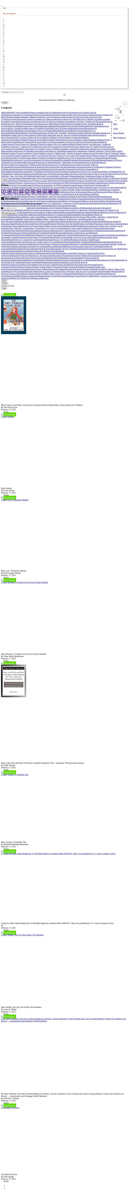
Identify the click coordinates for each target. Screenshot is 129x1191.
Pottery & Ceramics (21, 240)
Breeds (57, 131)
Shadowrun (32, 253)
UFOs (13, 271)
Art (77, 122)
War (36, 274)
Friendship (90, 183)
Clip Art (56, 144)
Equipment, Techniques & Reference (38, 172)
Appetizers (99, 119)
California (87, 133)
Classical (10, 144)
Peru (15, 235)
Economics (16, 167)
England (40, 169)
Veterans (114, 271)
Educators (49, 167)
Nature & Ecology (31, 226)
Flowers (69, 178)
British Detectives (78, 131)
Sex (26, 253)
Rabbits (73, 242)
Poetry (31, 237)
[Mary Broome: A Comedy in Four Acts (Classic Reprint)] (24, 582)
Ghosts (86, 185)
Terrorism (91, 265)
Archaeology (26, 122)
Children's (45, 137)
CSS (76, 156)
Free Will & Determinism (70, 183)
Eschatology (64, 172)
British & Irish (65, 131)
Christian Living (80, 140)
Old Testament (95, 228)
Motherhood (21, 221)
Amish (63, 117)
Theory (50, 267)
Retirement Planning (72, 246)
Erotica (56, 172)
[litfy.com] (64, 95)
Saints (79, 249)
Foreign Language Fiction (80, 181)
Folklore (99, 178)
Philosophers (22, 235)
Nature (21, 226)
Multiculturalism (99, 221)
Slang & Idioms (27, 256)
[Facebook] (3, 191)
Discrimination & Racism (89, 160)
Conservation (37, 151)
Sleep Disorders (63, 256)
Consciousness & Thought (21, 151)
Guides (116, 187)
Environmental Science (72, 169)
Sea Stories (25, 251)
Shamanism (51, 253)
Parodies (115, 231)
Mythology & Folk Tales (67, 224)
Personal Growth (84, 233)
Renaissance (25, 246)
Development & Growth (19, 160)
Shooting (59, 253)
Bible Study (45, 128)
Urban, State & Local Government (83, 271)
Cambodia (95, 133)
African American (89, 115)
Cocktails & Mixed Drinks (70, 144)
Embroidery (71, 167)
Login (115, 129)
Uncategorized (21, 271)
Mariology (81, 212)
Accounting (38, 112)
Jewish (71, 206)
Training (16, 269)
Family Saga (85, 176)
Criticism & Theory (55, 156)
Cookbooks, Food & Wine (104, 151)
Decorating (57, 158)
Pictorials (117, 235)
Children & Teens (34, 137)
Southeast (61, 258)
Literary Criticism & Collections (84, 210)
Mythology (52, 224)
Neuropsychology (98, 226)
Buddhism (12, 133)
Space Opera (70, 258)
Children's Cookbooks (72, 137)
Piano (111, 235)
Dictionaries (74, 160)
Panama (32, 231)
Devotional (55, 160)
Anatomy (69, 117)
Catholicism (51, 135)
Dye (14, 165)
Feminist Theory (36, 178)
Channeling (81, 135)
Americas (56, 117)
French (83, 183)
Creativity (94, 153)
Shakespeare (42, 253)
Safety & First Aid (64, 249)
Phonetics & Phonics (67, 235)
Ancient (76, 117)
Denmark (106, 158)
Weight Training (94, 274)
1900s (8, 112)
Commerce (8, 149)
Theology (28, 267)
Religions (8, 246)
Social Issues (94, 256)
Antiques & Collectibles (71, 119)
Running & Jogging (44, 249)
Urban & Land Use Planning (49, 271)
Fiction (45, 178)
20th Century (16, 112)
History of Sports (61, 194)
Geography (65, 185)
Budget (19, 133)
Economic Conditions (59, 165)
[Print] (56, 191)
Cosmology (27, 153)
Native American (115, 224)
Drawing (8, 165)
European (29, 174)
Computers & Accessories (98, 149)
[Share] (119, 118)
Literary (68, 210)
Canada (13, 135)
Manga (74, 212)
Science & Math (114, 249)
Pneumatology (22, 237)
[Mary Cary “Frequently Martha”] (15, 500)
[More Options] (124, 121)
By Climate (60, 133)
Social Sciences (16, 258)
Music (12, 224)
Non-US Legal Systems (51, 228)
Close (4, 281)
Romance (28, 249)
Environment (58, 169)
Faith (33, 176)
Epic (11, 172)
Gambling (98, 183)
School (89, 249)
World (9, 278)
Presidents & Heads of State (82, 240)
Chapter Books (92, 135)
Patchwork (27, 233)
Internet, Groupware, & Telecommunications (73, 203)
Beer (84, 126)
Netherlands (77, 226)
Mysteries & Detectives (24, 224)
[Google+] (15, 191)
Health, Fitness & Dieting (79, 190)
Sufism (37, 262)
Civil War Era (76, 142)
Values (99, 271)
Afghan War (72, 115)
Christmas (100, 140)
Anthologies (57, 119)
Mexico (90, 217)
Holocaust (90, 194)
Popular (91, 237)
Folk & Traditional (88, 178)
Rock (22, 249)
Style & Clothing (15, 262)
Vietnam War (14, 274)
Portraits (98, 237)
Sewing (22, 253)
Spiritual (22, 260)
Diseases (102, 160)
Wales (32, 274)
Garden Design (108, 183)
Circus (38, 142)
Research (52, 246)
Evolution (37, 174)
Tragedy (10, 269)
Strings (117, 260)
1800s (3, 112)
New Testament (24, 228)
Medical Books (81, 215)
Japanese (64, 206)
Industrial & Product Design (73, 199)
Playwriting (12, 237)
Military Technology (51, 219)
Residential (60, 246)
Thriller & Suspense (70, 267)
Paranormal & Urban (60, 231)
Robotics (16, 249)
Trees (67, 269)
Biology (11, 131)
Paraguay (39, 231)
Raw (102, 242)
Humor (101, 196)
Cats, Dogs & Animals (68, 135)
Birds (16, 131)
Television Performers (79, 265)
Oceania (76, 228)
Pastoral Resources (15, 233)
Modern (86, 219)
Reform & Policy (38, 244)
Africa (79, 115)
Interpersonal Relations (100, 203)
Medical (72, 215)
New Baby (14, 228)
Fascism (11, 178)
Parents (109, 231)
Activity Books (83, 112)
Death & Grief (17, 158)
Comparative (63, 149)
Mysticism (44, 224)
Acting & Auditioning (51, 112)
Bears (65, 126)
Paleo (27, 231)
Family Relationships (71, 176)
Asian (39, 124)
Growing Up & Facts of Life (101, 187)
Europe (22, 174)
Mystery (36, 224)
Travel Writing (42, 269)
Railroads (92, 242)
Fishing (63, 178)
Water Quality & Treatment (60, 274)
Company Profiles (51, 149)
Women (41, 276)
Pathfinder (52, 233)
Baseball (54, 126)
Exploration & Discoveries (93, 174)
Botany (36, 131)
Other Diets (15, 231)
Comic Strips (79, 147)
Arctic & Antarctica (48, 122)
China (11, 140)
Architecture (36, 122)
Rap (98, 242)
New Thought (36, 228)
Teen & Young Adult (46, 265)
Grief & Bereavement (81, 187)
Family (37, 176)
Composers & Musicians (78, 149)
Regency (48, 244)
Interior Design (106, 201)
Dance (118, 156)
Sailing (74, 249)
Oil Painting (85, 228)
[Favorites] (125, 106)
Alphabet (16, 117)
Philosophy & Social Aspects (47, 235)
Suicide (43, 262)
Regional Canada (78, 244)
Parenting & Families (77, 231)
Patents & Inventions (39, 233)
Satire (84, 249)
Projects (15, 242)
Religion (88, 244)
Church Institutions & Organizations (21, 142)
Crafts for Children (53, 153)
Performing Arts (70, 233)
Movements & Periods (78, 221)
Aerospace (62, 115)
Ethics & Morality (111, 172)
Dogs (38, 162)
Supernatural (61, 262)
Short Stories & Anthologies (84, 253)
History (111, 192)
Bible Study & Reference (60, 128)
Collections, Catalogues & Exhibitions (25, 147)
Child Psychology (20, 137)
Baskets (60, 126)
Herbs (91, 190)
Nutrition (64, 228)
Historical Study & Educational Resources (79, 192)
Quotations (65, 242)
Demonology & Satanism (93, 158)
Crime (100, 153)
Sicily (18, 256)
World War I (17, 278)
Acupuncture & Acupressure (21, 115)
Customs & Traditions (107, 156)
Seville (16, 253)
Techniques (12, 265)
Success (31, 262)
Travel (33, 269)
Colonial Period (67, 147)
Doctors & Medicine (16, 162)
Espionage (73, 172)
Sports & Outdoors (68, 260)
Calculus (79, 133)
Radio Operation (82, 242)
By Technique (70, 133)
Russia (54, 249)
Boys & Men (44, 131)
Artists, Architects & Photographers (93, 122)
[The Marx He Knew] (10, 1108)
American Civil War (45, 117)
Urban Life (65, 271)
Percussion (60, 233)
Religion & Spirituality (101, 244)
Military (40, 219)
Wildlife (17, 276)
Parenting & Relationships (96, 231)
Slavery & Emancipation (43, 256)
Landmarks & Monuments (80, 208)
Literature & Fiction (104, 210)
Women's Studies (87, 276)
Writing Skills (37, 278)
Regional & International (61, 244)
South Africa (52, 258)
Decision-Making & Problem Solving (38, 158)
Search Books (118, 133)
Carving (25, 135)
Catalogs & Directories (37, 135)
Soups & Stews (37, 258)
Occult (70, 228)
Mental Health (60, 217)
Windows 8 (25, 276)
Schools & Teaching (100, 249)
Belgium (22, 128)
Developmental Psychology (40, 160)
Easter (48, 165)
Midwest (33, 219)
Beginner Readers (93, 126)
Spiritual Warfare (45, 260)
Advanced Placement (41, 115)
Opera (103, 228)
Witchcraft (34, 276)
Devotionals (64, 160)
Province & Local (33, 242)
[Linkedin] (21, 191)
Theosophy (57, 267)
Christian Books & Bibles (37, 140)
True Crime (89, 269)
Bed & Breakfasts (75, 126)
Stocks (99, 260)
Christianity (91, 140)
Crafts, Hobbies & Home (71, 153)
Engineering (11, 169)
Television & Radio (62, 265)
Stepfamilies (92, 260)
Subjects (25, 262)
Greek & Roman (66, 187)
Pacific (22, 231)
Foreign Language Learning (102, 181)
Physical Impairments (94, 235)
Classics (17, 144)
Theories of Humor (39, 267)
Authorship (18, 126)
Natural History (12, 226)
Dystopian (20, 165)
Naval (60, 226)
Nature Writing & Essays (48, 226)
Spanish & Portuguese (84, 258)
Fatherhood (24, 178)
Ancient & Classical (87, 117)
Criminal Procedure (12, 156)
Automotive (27, 126)
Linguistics (60, 210)
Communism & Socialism (34, 149)
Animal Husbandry (18, 119)
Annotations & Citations (42, 119)
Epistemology (18, 172)
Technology (22, 265)
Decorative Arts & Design (72, 158)
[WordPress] (33, 191)
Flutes (75, 178)
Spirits (16, 260)
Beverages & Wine (32, 128)
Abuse (31, 112)
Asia (35, 124)
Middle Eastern (24, 219)
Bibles (72, 128)
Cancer (19, 135)
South (45, 258)
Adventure (54, 115)
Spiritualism (56, 260)
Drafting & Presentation (74, 162)
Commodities (18, 149)
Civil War (67, 142)
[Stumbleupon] (45, 191)
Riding (10, 249)
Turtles (102, 269)
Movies (90, 221)
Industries (88, 199)
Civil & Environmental (54, 142)
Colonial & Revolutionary (50, 147)
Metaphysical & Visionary (76, 217)
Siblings (13, 256)
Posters (11, 240)
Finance (51, 178)
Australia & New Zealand (83, 124)
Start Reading (10, 295)
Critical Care (35, 156)
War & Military (44, 274)
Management (66, 212)
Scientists (10, 251)
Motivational (56, 221)
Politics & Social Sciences (78, 237)
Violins (22, 274)
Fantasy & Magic (103, 176)
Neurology (86, 226)
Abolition (25, 112)
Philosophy (31, 235)
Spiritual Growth (32, 260)
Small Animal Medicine (79, 256)
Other (8, 231)
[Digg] (39, 191)
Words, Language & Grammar (106, 276)
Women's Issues (74, 276)
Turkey (96, 269)
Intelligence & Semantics (90, 201)
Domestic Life (59, 162)
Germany (79, 185)
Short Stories (68, 253)
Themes (21, 267)
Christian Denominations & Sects (60, 140)
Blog (115, 124)
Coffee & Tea (86, 144)
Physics (106, 235)
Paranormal (47, 231)
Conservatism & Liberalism (54, 151)
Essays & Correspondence (93, 172)
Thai (10, 267)
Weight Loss (83, 274)
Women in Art (49, 276)
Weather (74, 274)
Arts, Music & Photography (22, 124)
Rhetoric (103, 246)
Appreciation (15, 122)
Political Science (61, 237)
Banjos (48, 126)
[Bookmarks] (121, 115)
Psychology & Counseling (50, 242)
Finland (57, 178)
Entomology (48, 169)
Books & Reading (26, 131)
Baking (42, 126)
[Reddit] (27, 191)
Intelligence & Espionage (70, 201)
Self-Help (56, 251)
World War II (27, 278)
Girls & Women (95, 185)
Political (51, 237)
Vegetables (106, 271)
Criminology (25, 156)
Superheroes (51, 262)
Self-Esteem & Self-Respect (41, 251)
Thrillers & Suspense (86, 267)
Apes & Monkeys (88, 119)
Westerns (10, 276)
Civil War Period (88, 142)
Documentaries (30, 162)
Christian (23, 140)
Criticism (43, 156)
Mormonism (11, 221)
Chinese (16, 140)
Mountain (65, 221)
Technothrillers (32, 265)
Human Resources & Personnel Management (81, 196)
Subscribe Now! (10, 213)
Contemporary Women (85, 151)
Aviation (35, 126)
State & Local (81, 260)
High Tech (98, 190)
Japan (59, 206)
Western (104, 274)
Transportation (25, 269)
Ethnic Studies (13, 174)
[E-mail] (50, 191)
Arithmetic (60, 122)
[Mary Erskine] (7, 417)
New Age (109, 226)
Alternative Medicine (28, 117)
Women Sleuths (61, 276)
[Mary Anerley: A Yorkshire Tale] (14, 775)
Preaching (48, 240)
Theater (15, 267)
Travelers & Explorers (56, 269)
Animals (29, 119)
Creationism (85, 153)
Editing (23, 167)
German (73, 185)
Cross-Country (69, 156)
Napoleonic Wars (101, 224)
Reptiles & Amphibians (39, 246)
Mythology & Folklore (86, 224)
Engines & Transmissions (26, 169)
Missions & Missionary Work (71, 219)
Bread (51, 131)
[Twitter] (9, 191)
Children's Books (56, 137)
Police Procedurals (41, 237)
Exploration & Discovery (114, 174)
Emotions (80, 167)
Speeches (9, 260)
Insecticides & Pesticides (101, 199)
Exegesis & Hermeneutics (51, 174)
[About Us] (119, 109)
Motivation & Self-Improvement (38, 221)
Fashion (17, 178)
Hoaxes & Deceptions (77, 194)
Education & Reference (35, 167)
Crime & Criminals (110, 153)
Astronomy (68, 124)
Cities (43, 142)
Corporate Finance (15, 153)
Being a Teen (13, 128)
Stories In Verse (108, 260)
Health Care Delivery (60, 190)
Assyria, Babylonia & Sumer (53, 124)
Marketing (90, 212)
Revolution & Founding (90, 246)
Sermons (9, 253)
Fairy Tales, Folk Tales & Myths (18, 176)
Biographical (80, 128)
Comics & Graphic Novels (94, 147)
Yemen (46, 278)
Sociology (27, 258)
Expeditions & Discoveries (71, 174)
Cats (57, 135)
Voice (27, 274)
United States (32, 271)
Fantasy (93, 176)
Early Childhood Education (35, 165)
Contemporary (70, 151)
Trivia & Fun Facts (77, 269)
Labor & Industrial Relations (59, 208)
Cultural (81, 156)
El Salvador (62, 167)
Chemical (9, 137)
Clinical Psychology (45, 144)
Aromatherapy (70, 122)
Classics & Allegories (28, 144)
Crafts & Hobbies (39, 153)
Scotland (17, 251)
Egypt (55, 167)
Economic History (75, 165)
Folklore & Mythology (112, 178)
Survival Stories (72, 262)
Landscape (95, 208)
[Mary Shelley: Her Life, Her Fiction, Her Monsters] (22, 935)
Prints (10, 242)
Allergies (9, 117)
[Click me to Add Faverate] (2, 295)
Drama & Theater (91, 162)
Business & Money (48, 133)
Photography (80, 235)
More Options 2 (119, 138)
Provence (22, 242)
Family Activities (47, 176)
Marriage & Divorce (109, 212)
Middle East (13, 219)
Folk (79, 178)
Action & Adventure (68, 112)
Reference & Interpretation (20, 244)
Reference (108, 242)
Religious (16, 246)
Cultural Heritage (92, 156)
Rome (34, 249)
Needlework (68, 226)
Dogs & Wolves (47, 162)
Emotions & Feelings (92, 167)
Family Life (58, 176)
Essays (80, 172)
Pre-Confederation (36, 240)
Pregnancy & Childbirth (61, 240)
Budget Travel (27, 133)
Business (36, 133)
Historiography (102, 192)
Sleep (55, 256)
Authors (11, 126)
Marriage (97, 212)
